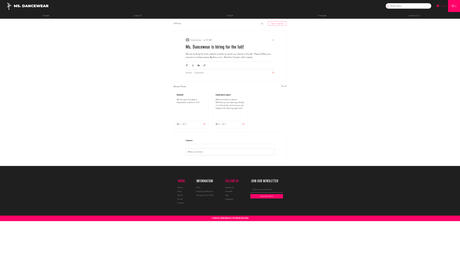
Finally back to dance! (223, 95)
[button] (454, 5)
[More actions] (272, 39)
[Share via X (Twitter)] (193, 65)
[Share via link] (204, 65)
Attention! (180, 95)
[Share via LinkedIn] (198, 65)
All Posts (177, 23)
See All (283, 86)
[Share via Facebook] (187, 65)
